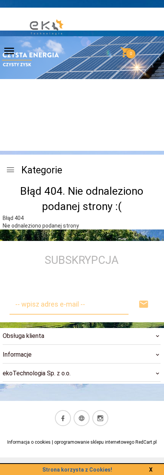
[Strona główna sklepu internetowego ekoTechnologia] (47, 53)
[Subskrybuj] (143, 304)
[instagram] (100, 418)
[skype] (82, 418)
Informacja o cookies (29, 442)
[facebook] (63, 418)
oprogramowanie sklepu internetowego (94, 442)
